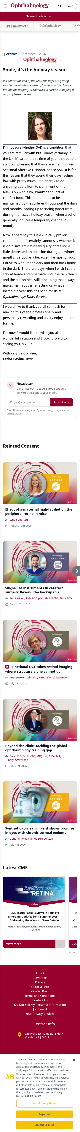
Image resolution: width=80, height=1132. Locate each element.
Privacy (40, 982)
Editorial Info (40, 987)
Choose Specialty (36, 16)
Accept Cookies (44, 1125)
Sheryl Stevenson (57, 677)
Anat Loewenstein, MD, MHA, (27, 677)
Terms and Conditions (40, 996)
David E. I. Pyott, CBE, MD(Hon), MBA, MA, (35, 756)
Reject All (44, 1114)
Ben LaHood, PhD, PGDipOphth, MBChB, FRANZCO (40, 598)
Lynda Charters (18, 519)
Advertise (40, 978)
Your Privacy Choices (40, 1014)
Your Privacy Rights (44, 1103)
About (40, 973)
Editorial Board (40, 991)
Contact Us (40, 1000)
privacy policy (14, 413)
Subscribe (59, 402)
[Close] (74, 1060)
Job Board (40, 1009)
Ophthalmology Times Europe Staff (31, 838)
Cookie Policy (33, 1096)
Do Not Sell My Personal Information (40, 1005)
